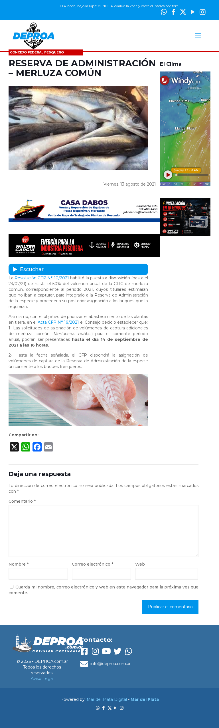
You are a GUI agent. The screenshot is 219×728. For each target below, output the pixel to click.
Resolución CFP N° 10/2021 (42, 278)
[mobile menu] (198, 35)
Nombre (19, 564)
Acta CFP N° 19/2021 (58, 322)
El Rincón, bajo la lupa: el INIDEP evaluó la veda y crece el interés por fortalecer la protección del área (128, 6)
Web (140, 564)
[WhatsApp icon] (98, 708)
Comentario (22, 501)
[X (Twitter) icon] (183, 12)
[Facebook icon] (104, 708)
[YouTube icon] (192, 12)
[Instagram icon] (202, 12)
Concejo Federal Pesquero (37, 52)
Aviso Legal (42, 678)
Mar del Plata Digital (107, 699)
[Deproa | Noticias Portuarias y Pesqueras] (33, 35)
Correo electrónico (92, 564)
